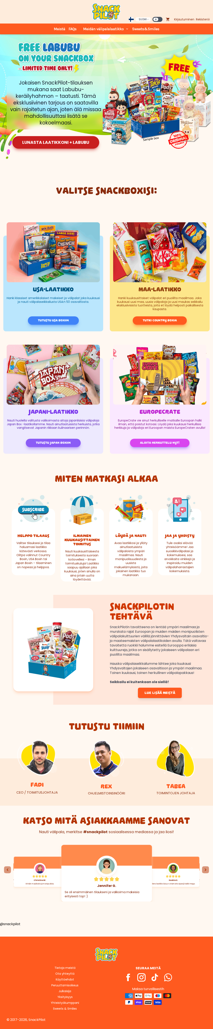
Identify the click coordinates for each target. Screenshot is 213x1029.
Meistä (59, 29)
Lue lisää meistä (160, 693)
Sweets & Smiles (65, 1009)
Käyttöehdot (65, 979)
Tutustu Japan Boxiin (53, 443)
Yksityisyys (65, 997)
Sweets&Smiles (145, 29)
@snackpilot (10, 924)
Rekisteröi (203, 19)
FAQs (73, 29)
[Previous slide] (7, 870)
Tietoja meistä (65, 968)
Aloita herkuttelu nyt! (160, 443)
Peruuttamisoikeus (64, 985)
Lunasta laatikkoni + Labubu (55, 142)
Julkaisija (65, 991)
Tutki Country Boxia (160, 320)
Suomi (143, 19)
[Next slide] (205, 870)
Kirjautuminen (184, 19)
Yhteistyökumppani (65, 1003)
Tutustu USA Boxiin (53, 320)
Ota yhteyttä (64, 974)
